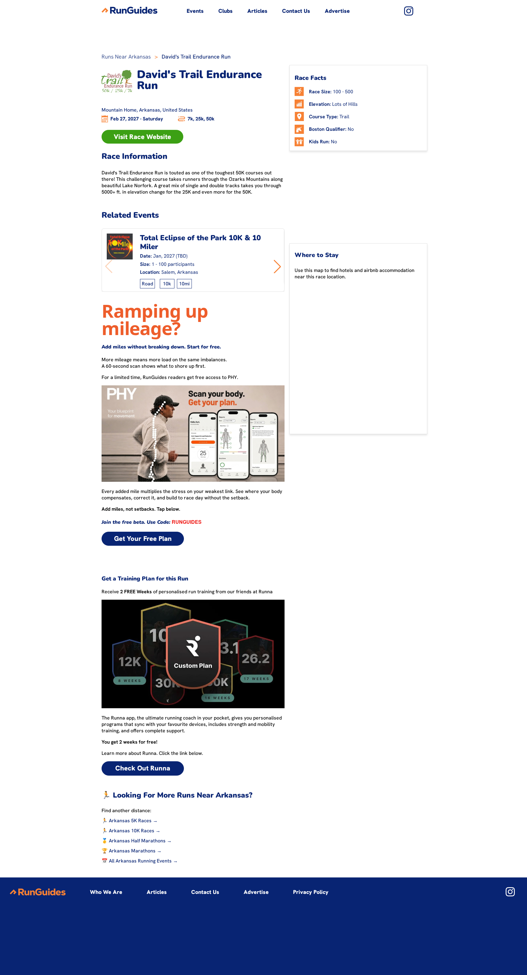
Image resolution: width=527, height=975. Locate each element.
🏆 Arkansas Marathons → (132, 851)
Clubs (225, 10)
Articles (257, 10)
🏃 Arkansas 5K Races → (130, 820)
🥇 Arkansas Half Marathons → (137, 841)
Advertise (337, 10)
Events (195, 10)
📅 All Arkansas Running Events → (140, 861)
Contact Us (296, 10)
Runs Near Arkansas (126, 56)
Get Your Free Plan (143, 538)
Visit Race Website (142, 136)
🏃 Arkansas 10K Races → (131, 830)
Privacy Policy (310, 891)
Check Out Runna (142, 768)
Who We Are (106, 891)
